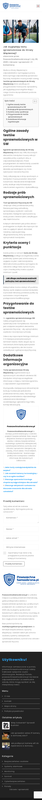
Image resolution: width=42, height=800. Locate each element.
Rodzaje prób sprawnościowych (20, 109)
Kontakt (8, 701)
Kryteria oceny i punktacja (18, 112)
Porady (7, 786)
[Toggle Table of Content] (33, 101)
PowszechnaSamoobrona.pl (16, 59)
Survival (8, 776)
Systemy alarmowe (13, 766)
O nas (7, 696)
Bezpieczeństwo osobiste (16, 761)
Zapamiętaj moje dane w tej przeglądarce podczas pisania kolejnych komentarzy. (21, 556)
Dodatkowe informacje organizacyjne (17, 120)
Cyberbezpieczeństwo (14, 781)
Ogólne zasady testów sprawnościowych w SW (16, 105)
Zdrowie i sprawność (20, 62)
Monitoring (9, 771)
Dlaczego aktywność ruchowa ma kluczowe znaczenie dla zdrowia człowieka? (19, 488)
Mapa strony (10, 706)
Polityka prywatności (14, 711)
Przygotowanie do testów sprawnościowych (18, 115)
